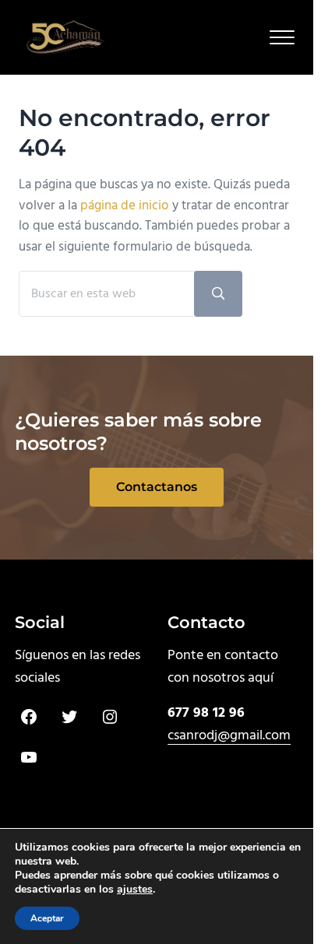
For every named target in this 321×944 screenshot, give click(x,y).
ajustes (135, 890)
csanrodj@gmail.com (229, 736)
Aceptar (47, 918)
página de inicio (124, 205)
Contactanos (156, 486)
